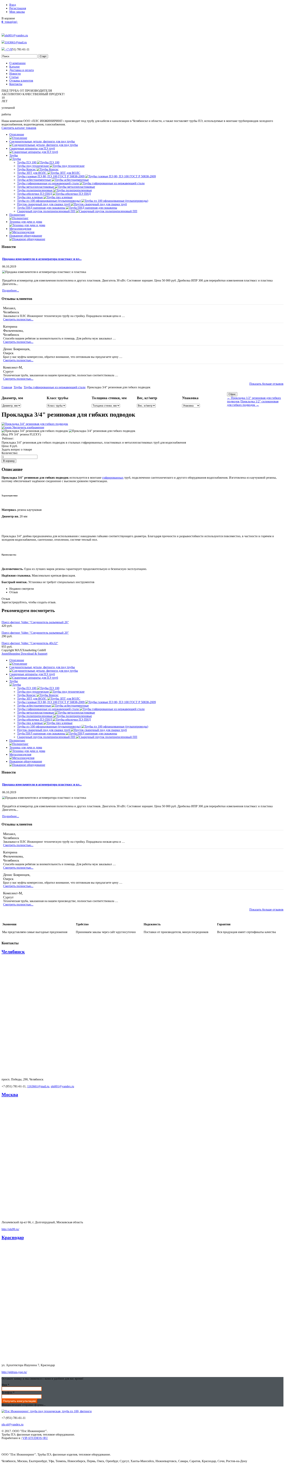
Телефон (8, 1392)
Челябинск (13, 951)
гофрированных (113, 477)
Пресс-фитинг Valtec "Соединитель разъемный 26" (35, 622)
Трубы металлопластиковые (36, 186)
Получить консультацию (19, 1401)
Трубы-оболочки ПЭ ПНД (35, 193)
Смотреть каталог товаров (19, 128)
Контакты (15, 84)
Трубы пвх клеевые (30, 197)
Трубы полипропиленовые (35, 190)
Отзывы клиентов (21, 80)
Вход (12, 4)
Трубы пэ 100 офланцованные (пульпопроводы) (49, 200)
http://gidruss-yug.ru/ (14, 1372)
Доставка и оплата (21, 70)
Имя (5, 1384)
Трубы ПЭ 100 (27, 162)
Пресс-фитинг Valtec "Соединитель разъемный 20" (35, 632)
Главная (7, 387)
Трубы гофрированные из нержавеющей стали (48, 183)
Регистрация (17, 8)
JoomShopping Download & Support (24, 653)
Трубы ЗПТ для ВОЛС (32, 172)
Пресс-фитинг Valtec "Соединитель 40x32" (30, 643)
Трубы (18, 387)
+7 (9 (8, 49)
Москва (10, 1094)
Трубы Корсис (27, 169)
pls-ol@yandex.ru (12, 1424)
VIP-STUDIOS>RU (35, 1438)
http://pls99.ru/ (10, 1229)
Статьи (14, 77)
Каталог (14, 66)
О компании (17, 63)
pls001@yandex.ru (16, 35)
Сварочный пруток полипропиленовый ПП (46, 211)
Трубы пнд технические (33, 165)
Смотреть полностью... (18, 319)
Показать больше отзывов (266, 383)
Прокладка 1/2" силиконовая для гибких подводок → (252, 403)
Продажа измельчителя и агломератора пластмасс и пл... (42, 259)
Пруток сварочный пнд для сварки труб (44, 204)
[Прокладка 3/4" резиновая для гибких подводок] (35, 431)
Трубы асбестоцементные (34, 179)
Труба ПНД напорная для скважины (41, 207)
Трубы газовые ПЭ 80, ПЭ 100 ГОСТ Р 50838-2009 (51, 176)
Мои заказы (17, 11)
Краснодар (13, 1237)
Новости (15, 73)
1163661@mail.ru (16, 42)
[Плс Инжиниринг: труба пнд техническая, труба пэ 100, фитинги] (47, 1411)
